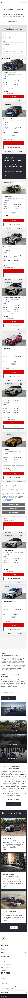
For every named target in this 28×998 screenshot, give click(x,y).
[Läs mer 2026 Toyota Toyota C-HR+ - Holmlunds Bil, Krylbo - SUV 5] (14, 110)
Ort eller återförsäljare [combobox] (11, 51)
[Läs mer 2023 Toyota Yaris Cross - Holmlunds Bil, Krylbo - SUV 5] (14, 390)
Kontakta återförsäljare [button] (13, 147)
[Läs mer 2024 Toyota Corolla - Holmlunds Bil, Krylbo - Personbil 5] (14, 542)
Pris (4, 41)
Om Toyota (5, 956)
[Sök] (20, 2)
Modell (4, 34)
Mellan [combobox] (7, 44)
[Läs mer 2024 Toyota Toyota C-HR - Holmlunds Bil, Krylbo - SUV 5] (14, 440)
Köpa (3, 949)
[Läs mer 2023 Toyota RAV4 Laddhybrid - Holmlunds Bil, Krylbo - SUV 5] (14, 289)
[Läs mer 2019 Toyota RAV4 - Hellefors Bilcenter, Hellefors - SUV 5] (14, 339)
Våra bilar (4, 945)
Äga (2, 952)
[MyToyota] (23, 2)
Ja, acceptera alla (13, 512)
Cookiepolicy (4, 983)
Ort (4, 48)
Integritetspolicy (4, 980)
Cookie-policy (8, 500)
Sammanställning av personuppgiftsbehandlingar (12, 986)
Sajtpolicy (3, 978)
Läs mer (14, 96)
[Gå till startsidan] (2, 2)
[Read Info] (14, 93)
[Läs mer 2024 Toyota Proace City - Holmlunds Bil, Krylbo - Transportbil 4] (14, 592)
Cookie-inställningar (14, 504)
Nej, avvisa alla (13, 508)
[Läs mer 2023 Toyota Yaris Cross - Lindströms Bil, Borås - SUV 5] (14, 64)
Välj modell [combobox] (8, 37)
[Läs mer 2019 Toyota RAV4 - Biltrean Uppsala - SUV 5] (14, 187)
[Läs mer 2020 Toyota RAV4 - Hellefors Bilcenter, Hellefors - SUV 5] (14, 238)
